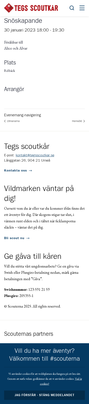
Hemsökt (77, 121)
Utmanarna (13, 121)
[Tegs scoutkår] (31, 8)
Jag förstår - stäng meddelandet (44, 395)
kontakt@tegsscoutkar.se (35, 155)
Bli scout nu (14, 238)
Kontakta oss (15, 170)
